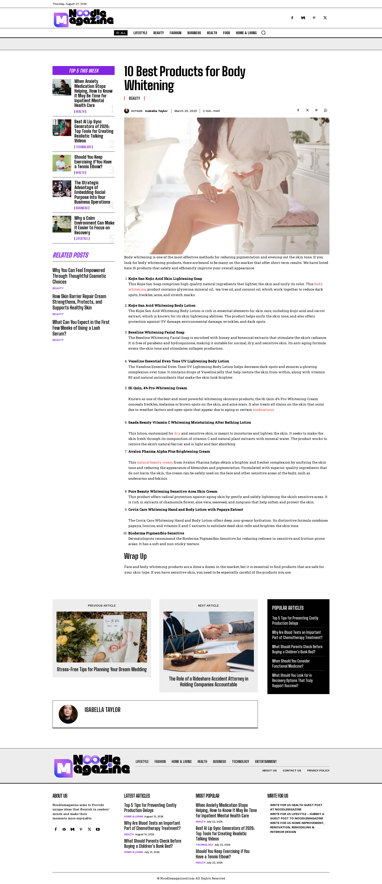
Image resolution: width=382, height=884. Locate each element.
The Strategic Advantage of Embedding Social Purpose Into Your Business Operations (92, 192)
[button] (263, 32)
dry (176, 433)
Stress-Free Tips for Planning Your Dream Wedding (102, 669)
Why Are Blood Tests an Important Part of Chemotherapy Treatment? (152, 825)
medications (263, 409)
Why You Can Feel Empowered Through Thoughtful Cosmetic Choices (79, 276)
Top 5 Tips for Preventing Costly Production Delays (150, 807)
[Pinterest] (314, 18)
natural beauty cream (155, 462)
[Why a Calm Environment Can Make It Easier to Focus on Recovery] (62, 224)
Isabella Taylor (156, 111)
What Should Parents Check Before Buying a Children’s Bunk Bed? (152, 843)
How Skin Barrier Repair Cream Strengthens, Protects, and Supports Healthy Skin (79, 302)
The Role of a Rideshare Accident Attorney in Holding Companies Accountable (208, 681)
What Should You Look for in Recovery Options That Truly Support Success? (292, 680)
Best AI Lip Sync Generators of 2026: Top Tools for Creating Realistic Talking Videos (94, 131)
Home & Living (133, 816)
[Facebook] (292, 18)
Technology (83, 147)
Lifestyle (82, 238)
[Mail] (64, 830)
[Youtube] (98, 830)
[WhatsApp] (325, 110)
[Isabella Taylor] (127, 110)
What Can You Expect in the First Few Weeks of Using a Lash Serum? (81, 327)
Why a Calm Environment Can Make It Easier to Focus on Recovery (94, 225)
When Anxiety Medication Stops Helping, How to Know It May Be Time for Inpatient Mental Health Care (93, 93)
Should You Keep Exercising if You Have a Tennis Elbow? (93, 161)
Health (80, 111)
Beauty (58, 288)
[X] (325, 18)
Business (82, 208)
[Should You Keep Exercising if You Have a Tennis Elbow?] (62, 163)
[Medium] (303, 18)
